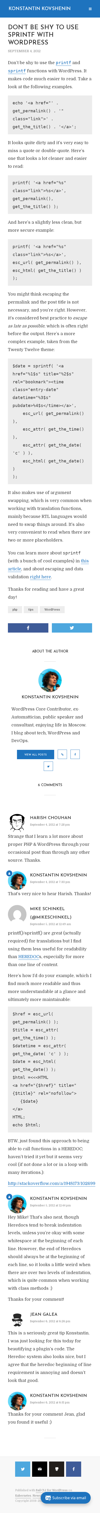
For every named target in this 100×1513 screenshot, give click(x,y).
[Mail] (39, 1469)
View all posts (35, 755)
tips (30, 609)
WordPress (52, 609)
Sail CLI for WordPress (52, 1490)
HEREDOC (28, 956)
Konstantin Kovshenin (40, 9)
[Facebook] (73, 1469)
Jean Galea (43, 1315)
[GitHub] (56, 1469)
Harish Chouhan (50, 818)
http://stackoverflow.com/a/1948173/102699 (51, 1183)
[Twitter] (22, 1469)
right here (40, 577)
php (15, 609)
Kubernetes (23, 1495)
